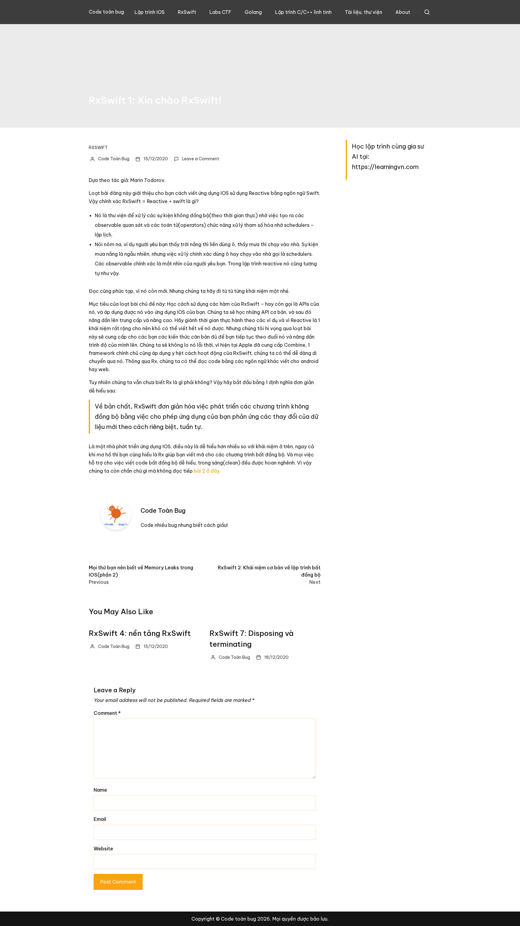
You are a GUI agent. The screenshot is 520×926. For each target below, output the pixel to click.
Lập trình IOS (150, 12)
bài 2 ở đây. (207, 471)
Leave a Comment (200, 159)
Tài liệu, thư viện (363, 12)
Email (100, 819)
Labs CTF (220, 12)
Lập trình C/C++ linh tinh (303, 12)
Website (103, 849)
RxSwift (187, 12)
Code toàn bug (106, 12)
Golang (253, 12)
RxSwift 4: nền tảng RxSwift (140, 633)
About (402, 12)
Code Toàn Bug (113, 158)
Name (100, 790)
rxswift (98, 147)
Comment (107, 713)
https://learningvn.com (385, 166)
